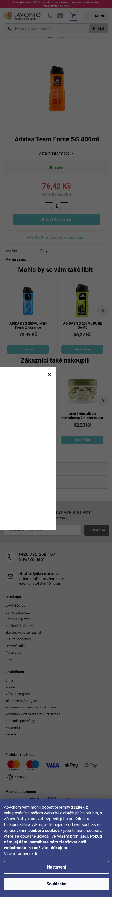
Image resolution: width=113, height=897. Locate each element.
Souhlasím (56, 883)
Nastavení (56, 867)
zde (34, 853)
